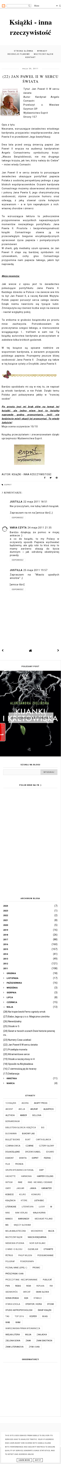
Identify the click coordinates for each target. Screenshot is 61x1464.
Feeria (47, 1158)
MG (6, 1225)
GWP (41, 1170)
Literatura (27, 1207)
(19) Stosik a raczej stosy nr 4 (19, 1059)
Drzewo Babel (33, 1152)
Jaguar (20, 1188)
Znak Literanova (14, 1347)
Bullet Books (12, 1139)
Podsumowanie (45, 1255)
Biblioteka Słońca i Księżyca (20, 1127)
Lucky (42, 1207)
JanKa (33, 1188)
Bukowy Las (28, 1133)
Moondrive (37, 1231)
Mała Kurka (39, 1213)
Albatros (48, 1109)
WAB (7, 1322)
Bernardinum (12, 1121)
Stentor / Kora (33, 1304)
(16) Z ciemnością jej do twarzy (19, 1068)
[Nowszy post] (3, 650)
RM (51, 1286)
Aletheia (10, 1115)
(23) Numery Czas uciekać (17, 1039)
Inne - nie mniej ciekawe (40, 1182)
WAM (17, 1322)
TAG (7, 1316)
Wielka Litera (12, 1334)
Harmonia (26, 1176)
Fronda (19, 1164)
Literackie (10, 1207)
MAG (7, 1213)
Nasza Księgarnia (37, 1237)
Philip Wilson (25, 1255)
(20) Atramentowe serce (16, 1054)
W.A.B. (45, 1316)
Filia (7, 1164)
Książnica (10, 1200)
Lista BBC (39, 1200)
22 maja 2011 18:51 (35, 501)
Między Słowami (22, 1225)
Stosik (50, 1304)
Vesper (33, 1316)
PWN (7, 1286)
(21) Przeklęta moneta (15, 1049)
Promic (36, 1267)
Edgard (50, 1152)
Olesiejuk (33, 1249)
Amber (23, 1115)
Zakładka (42, 1334)
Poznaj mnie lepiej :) (16, 1267)
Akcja (21, 1109)
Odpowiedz (18, 518)
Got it (38, 1460)
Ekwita (22, 1158)
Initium (9, 1182)
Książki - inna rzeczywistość (30, 27)
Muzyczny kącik (43, 54)
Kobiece (9, 1194)
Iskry (8, 1188)
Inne (20, 1182)
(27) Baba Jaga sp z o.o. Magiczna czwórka (26, 1016)
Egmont (9, 1158)
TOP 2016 (19, 1316)
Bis (42, 1127)
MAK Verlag (21, 1213)
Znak (28, 1340)
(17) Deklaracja (11, 1073)
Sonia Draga (12, 1298)
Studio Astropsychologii (18, 1310)
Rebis (18, 1286)
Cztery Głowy (46, 1146)
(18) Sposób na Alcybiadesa (18, 1064)
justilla (16, 501)
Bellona (36, 1115)
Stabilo (38, 1298)
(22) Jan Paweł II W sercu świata (20, 1044)
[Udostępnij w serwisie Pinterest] (56, 478)
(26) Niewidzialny (12, 1021)
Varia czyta (18, 527)
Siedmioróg (11, 1292)
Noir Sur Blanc (37, 1243)
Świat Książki (44, 1310)
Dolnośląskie (12, 1152)
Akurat (34, 1109)
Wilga (28, 1334)
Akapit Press (40, 1103)
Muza (51, 1231)
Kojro (22, 1194)
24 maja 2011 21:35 (40, 527)
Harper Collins (45, 1176)
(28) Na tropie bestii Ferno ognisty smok (24, 1011)
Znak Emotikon (44, 1340)
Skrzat (26, 1292)
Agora (25, 1103)
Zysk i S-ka (34, 1347)
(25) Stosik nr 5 (11, 1026)
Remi (28, 1286)
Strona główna (23, 51)
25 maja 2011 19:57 (35, 570)
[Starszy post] (58, 650)
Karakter (47, 1188)
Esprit (8, 485)
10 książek (10, 1103)
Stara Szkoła (12, 1304)
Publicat (47, 1280)
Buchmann (11, 1133)
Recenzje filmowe (19, 54)
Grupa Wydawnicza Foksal (19, 1170)
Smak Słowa (42, 1292)
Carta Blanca (43, 1139)
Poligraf (10, 1261)
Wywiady (42, 51)
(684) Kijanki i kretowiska (31, 717)
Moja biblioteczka (15, 1231)
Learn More (24, 1460)
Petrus (9, 1255)
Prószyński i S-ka (14, 1274)
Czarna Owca (12, 1146)
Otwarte (48, 1249)
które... (25, 1200)
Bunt (27, 1139)
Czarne (30, 1146)
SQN (26, 1298)
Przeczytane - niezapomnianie (21, 1280)
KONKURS (35, 1194)
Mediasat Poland (44, 1219)
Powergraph (27, 1261)
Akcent (9, 1109)
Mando (9, 1219)
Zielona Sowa (12, 1340)
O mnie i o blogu (13, 1249)
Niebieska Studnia (14, 1243)
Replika (40, 1286)
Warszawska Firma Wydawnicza (22, 1328)
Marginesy (23, 1219)
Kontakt (30, 57)
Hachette (10, 1176)
